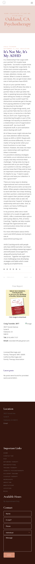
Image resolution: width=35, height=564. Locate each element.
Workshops (8, 479)
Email (6, 423)
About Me (8, 482)
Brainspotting (10, 465)
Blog (6, 491)
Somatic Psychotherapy (14, 470)
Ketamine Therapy (11, 462)
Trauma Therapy (10, 467)
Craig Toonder (10, 46)
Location (8, 488)
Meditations (9, 485)
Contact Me (9, 456)
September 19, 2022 (11, 48)
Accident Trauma (11, 473)
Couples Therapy (11, 476)
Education (14, 13)
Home (6, 453)
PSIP (5, 459)
